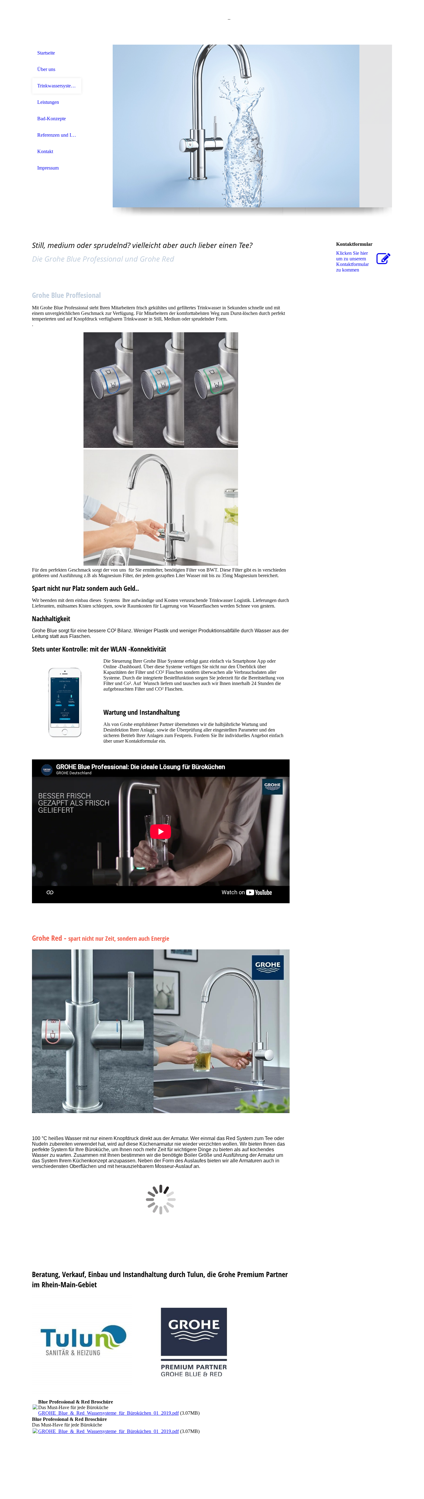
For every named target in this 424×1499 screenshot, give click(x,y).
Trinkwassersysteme (56, 85)
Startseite (46, 52)
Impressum (48, 167)
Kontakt (45, 151)
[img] (57, 22)
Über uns (46, 69)
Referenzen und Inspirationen (56, 135)
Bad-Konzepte (51, 118)
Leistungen (48, 102)
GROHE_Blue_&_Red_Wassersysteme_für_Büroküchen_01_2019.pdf (108, 1413)
